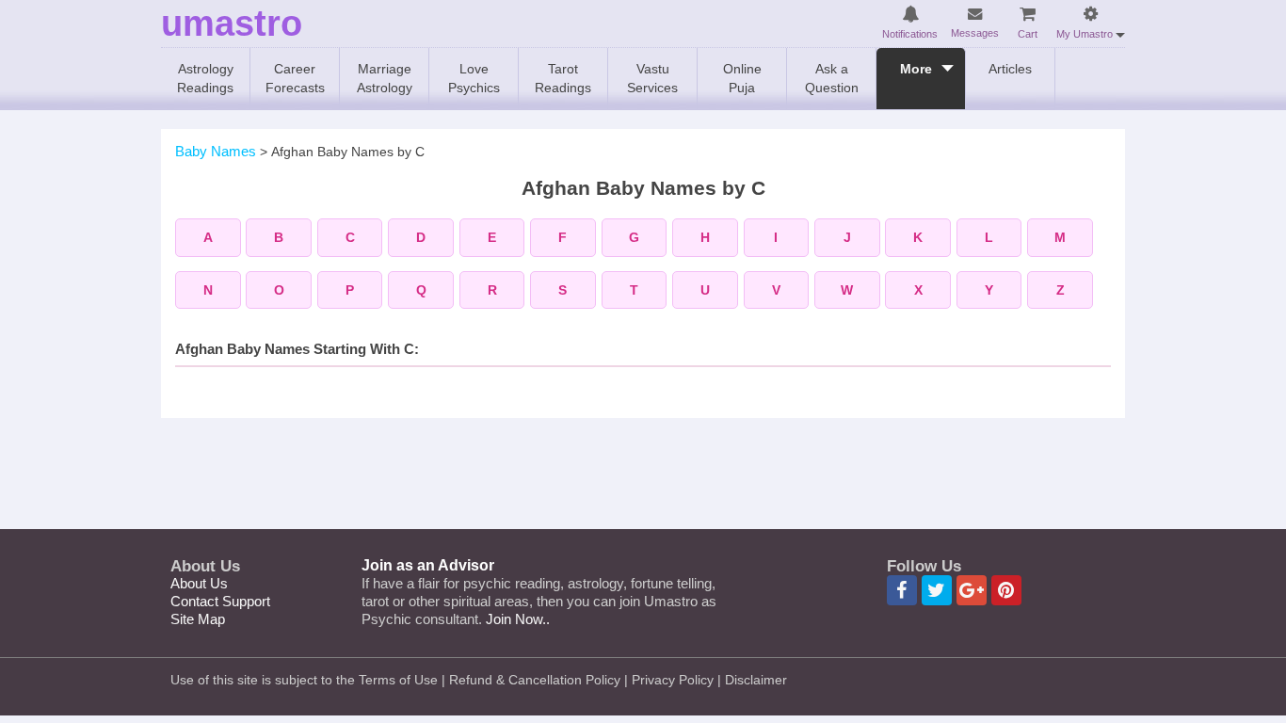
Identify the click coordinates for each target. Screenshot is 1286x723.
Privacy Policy (673, 679)
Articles (1010, 68)
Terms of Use (398, 679)
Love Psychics (474, 78)
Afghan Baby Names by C (348, 151)
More (916, 68)
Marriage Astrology (384, 78)
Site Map (197, 619)
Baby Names (215, 151)
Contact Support (220, 601)
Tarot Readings (563, 78)
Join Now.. (518, 619)
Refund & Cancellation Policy (534, 679)
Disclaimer (756, 679)
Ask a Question (832, 78)
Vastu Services (652, 78)
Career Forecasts (295, 78)
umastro (231, 24)
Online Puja (742, 78)
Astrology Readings (205, 78)
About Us (199, 583)
